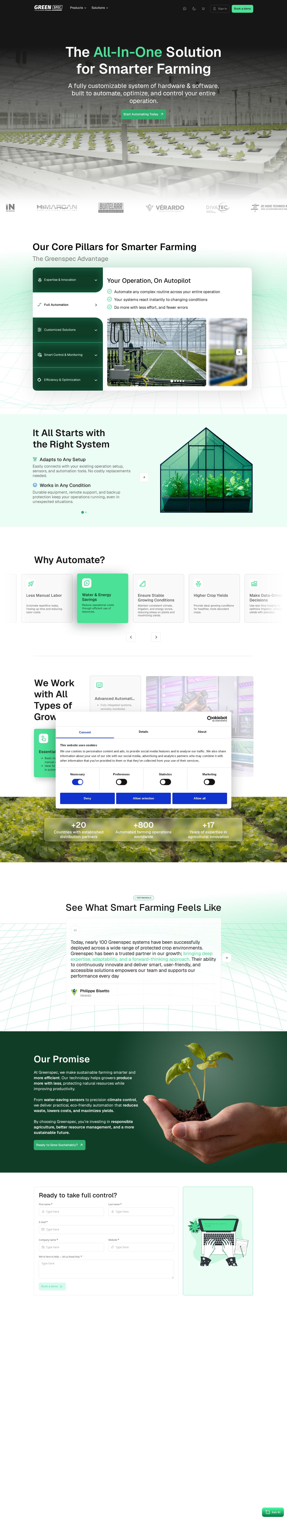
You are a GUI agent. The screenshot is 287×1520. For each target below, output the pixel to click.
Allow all (200, 798)
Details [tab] (143, 731)
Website (113, 1240)
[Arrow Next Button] (226, 958)
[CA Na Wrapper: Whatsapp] (184, 9)
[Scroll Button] (239, 352)
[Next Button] (144, 477)
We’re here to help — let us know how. (60, 1256)
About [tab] (202, 731)
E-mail (43, 1222)
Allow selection (143, 798)
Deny (87, 798)
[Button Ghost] (184, 9)
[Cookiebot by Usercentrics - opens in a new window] (210, 719)
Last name (115, 1204)
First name (45, 1204)
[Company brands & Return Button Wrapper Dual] (48, 8)
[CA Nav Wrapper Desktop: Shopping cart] (203, 9)
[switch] (121, 782)
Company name (48, 1240)
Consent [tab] (85, 732)
